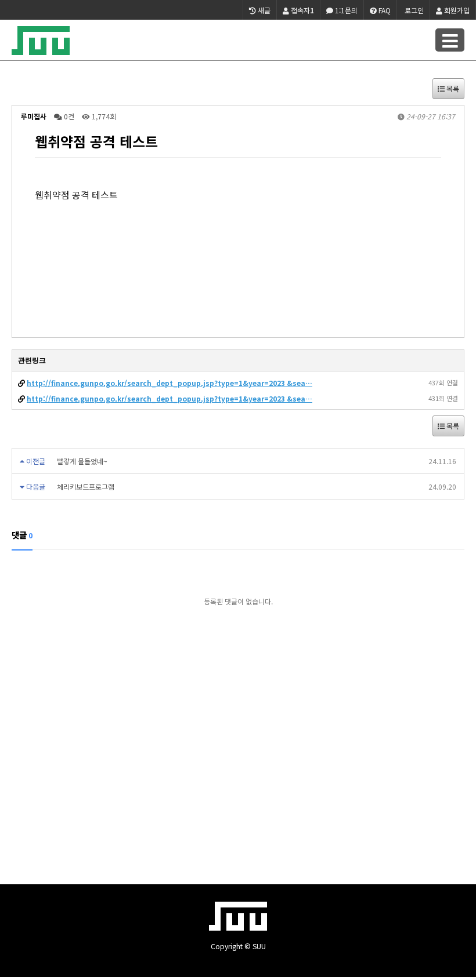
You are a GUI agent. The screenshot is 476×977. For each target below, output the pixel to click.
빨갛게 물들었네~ (82, 461)
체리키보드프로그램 (85, 486)
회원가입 (456, 10)
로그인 (413, 10)
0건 (68, 116)
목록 (452, 88)
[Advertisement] (238, 757)
